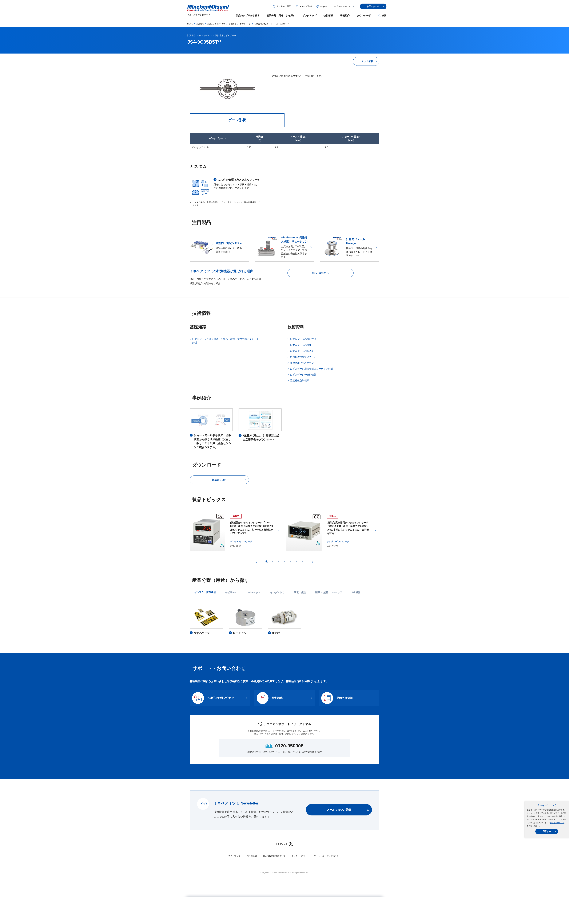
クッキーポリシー (557, 823)
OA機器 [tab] (356, 592)
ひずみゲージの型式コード (304, 351)
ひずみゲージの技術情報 (303, 374)
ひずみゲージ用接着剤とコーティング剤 (311, 368)
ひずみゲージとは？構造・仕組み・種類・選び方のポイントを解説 (225, 341)
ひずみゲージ (245, 24)
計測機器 (232, 24)
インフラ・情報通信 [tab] (205, 592)
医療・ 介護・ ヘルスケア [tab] (329, 592)
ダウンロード (364, 15)
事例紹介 (345, 15)
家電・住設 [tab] (300, 592)
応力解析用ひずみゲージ (303, 357)
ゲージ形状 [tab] (237, 120)
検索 (384, 15)
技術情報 (328, 15)
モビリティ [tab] (231, 592)
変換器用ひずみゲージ (263, 24)
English (323, 6)
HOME (190, 24)
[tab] (267, 561)
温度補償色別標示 (299, 380)
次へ (312, 562)
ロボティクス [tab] (254, 592)
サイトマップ (234, 856)
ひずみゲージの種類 (300, 345)
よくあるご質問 (283, 6)
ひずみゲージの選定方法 (303, 339)
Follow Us (281, 844)
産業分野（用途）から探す (281, 15)
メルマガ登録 (305, 6)
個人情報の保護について (274, 856)
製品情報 (200, 24)
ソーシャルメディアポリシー (327, 856)
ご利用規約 (251, 856)
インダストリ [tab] (277, 592)
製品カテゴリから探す (248, 15)
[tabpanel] (284, 620)
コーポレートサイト (341, 6)
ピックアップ (309, 15)
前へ (257, 562)
